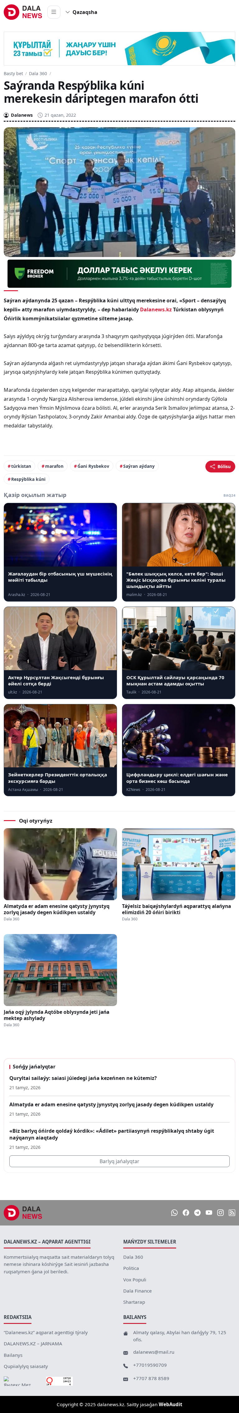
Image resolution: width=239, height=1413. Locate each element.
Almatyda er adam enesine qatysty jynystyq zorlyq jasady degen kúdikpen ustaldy (57, 909)
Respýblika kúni (28, 479)
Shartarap (134, 1302)
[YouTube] (209, 1212)
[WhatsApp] (174, 1212)
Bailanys (13, 1355)
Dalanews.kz (156, 309)
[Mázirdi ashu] (53, 12)
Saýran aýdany (139, 466)
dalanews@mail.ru (153, 1352)
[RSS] (232, 1212)
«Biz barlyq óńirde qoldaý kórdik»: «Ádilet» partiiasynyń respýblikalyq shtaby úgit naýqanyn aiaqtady (111, 1134)
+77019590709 (150, 1365)
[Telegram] (197, 1212)
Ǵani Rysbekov (93, 466)
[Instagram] (220, 1212)
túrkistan (21, 466)
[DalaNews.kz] (23, 1213)
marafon (54, 466)
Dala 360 (38, 73)
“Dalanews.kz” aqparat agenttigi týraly (46, 1332)
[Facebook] (186, 1212)
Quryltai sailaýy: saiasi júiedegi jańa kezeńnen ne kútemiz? (83, 1078)
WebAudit (170, 1404)
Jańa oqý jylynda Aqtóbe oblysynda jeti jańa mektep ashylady (56, 1015)
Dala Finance (137, 1291)
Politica (131, 1268)
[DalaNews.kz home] (23, 12)
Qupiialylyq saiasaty (26, 1366)
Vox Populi (134, 1279)
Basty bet (13, 73)
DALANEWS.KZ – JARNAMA (33, 1343)
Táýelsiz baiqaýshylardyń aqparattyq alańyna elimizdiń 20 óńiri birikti (176, 909)
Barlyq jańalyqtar (119, 1161)
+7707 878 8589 (151, 1378)
